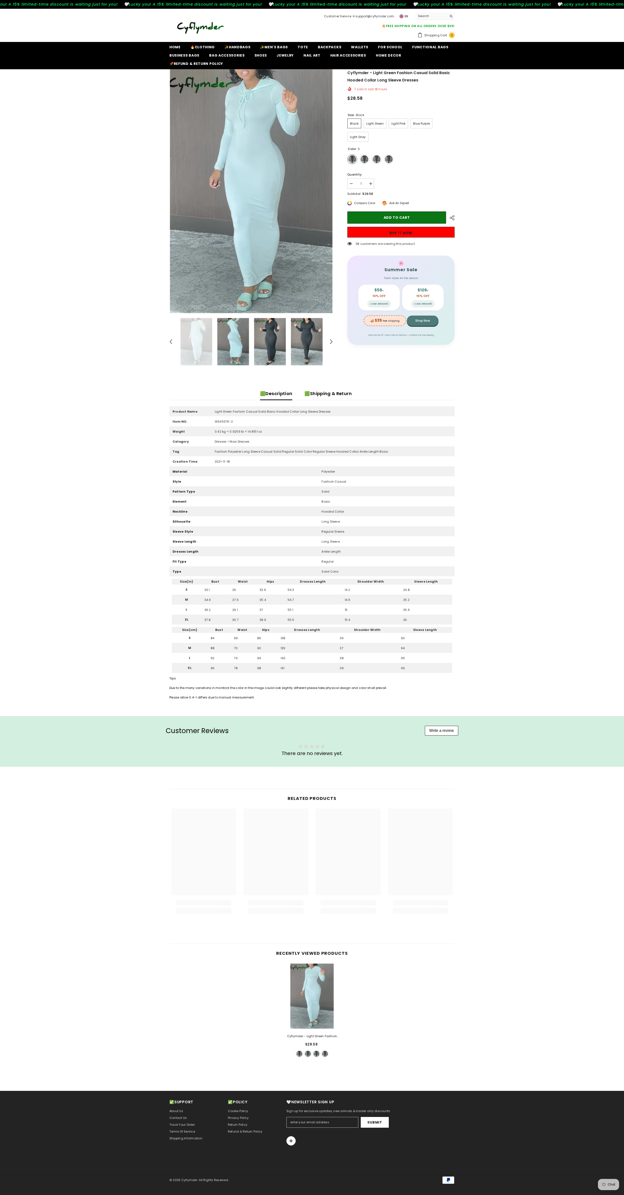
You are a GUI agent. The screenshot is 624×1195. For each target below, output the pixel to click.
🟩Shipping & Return (327, 393)
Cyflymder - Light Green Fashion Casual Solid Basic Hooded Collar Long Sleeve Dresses (312, 1036)
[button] (171, 341)
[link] (203, 903)
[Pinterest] (291, 1140)
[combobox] (431, 16)
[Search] (435, 16)
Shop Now (422, 321)
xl (325, 1053)
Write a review (441, 730)
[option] (251, 191)
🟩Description (276, 393)
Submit (374, 1122)
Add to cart (397, 217)
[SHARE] (450, 218)
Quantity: (354, 174)
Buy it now (401, 232)
